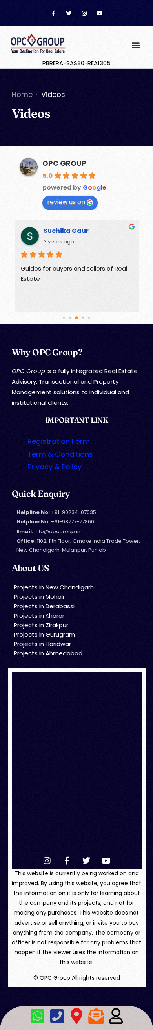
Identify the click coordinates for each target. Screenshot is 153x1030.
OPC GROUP (64, 163)
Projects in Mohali (39, 597)
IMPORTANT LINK (76, 419)
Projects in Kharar (39, 615)
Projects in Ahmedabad (48, 653)
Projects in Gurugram (44, 634)
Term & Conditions (60, 454)
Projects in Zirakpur (41, 625)
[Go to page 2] (76, 318)
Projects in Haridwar (42, 644)
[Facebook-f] (53, 13)
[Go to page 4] (89, 318)
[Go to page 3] (83, 318)
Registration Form (58, 441)
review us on (66, 202)
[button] (135, 44)
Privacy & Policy (54, 467)
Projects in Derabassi (44, 606)
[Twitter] (68, 13)
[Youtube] (99, 13)
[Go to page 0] (64, 318)
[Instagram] (84, 13)
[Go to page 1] (70, 318)
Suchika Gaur (66, 230)
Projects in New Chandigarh (54, 587)
